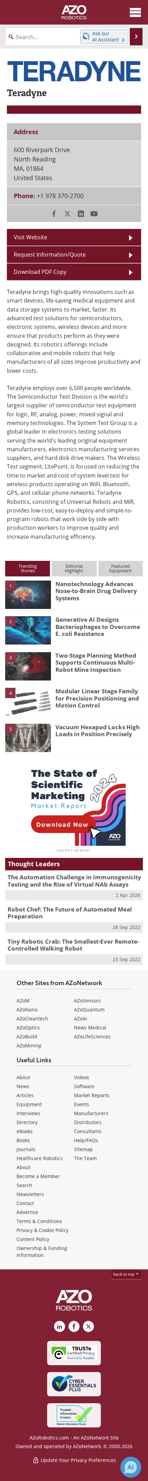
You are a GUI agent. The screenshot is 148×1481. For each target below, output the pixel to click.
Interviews (28, 1113)
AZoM (23, 1000)
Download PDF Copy (40, 272)
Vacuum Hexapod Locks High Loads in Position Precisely (97, 730)
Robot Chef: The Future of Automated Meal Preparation (70, 912)
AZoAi (80, 1018)
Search (24, 1185)
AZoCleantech (32, 1018)
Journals (26, 1149)
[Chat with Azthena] (130, 1467)
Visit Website (30, 237)
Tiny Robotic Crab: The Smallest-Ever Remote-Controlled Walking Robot (73, 944)
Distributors (88, 1122)
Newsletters (30, 1194)
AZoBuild (27, 1036)
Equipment (29, 1104)
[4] (28, 701)
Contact (25, 1203)
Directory (27, 1122)
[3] (28, 666)
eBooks (25, 1131)
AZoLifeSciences (92, 1036)
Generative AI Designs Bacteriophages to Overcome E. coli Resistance (97, 626)
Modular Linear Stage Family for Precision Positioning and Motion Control (97, 698)
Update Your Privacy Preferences (77, 1460)
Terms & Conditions (39, 1221)
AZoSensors (87, 1000)
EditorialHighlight (74, 568)
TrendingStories (28, 568)
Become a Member (38, 1176)
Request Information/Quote (50, 254)
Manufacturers (91, 1113)
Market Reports (91, 1095)
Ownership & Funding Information (42, 1251)
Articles (25, 1095)
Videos (81, 1077)
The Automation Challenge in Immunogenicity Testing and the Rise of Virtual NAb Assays (74, 880)
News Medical (90, 1027)
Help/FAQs (86, 1140)
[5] (28, 737)
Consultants (88, 1131)
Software (84, 1086)
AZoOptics (28, 1027)
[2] (28, 630)
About (23, 1077)
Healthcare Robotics (40, 1158)
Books (23, 1140)
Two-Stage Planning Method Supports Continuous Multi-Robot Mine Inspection (95, 662)
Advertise (27, 1212)
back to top (124, 1274)
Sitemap (83, 1149)
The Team (85, 1158)
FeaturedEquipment (120, 568)
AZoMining (29, 1045)
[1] (28, 594)
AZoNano (27, 1009)
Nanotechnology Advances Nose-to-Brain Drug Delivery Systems (96, 591)
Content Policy (33, 1239)
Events (81, 1104)
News (23, 1086)
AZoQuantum (89, 1009)
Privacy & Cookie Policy (42, 1230)
